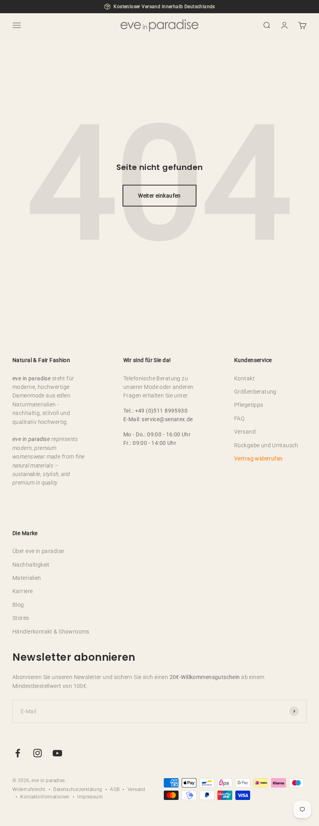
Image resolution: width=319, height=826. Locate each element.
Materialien (26, 578)
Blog (18, 605)
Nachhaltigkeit (31, 565)
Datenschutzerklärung (77, 789)
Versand (245, 432)
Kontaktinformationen (44, 797)
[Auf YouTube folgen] (57, 753)
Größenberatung (255, 391)
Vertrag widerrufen (258, 458)
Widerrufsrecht (29, 789)
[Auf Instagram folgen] (37, 753)
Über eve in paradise (38, 551)
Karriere (22, 591)
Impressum (90, 797)
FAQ (239, 418)
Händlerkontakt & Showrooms (50, 631)
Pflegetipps (248, 405)
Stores (20, 618)
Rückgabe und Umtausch (266, 445)
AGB (114, 789)
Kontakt (244, 378)
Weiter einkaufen (159, 195)
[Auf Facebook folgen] (17, 753)
